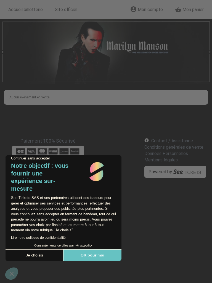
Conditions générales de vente (173, 147)
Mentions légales (161, 160)
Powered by (160, 171)
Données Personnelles (166, 153)
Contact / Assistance (172, 140)
